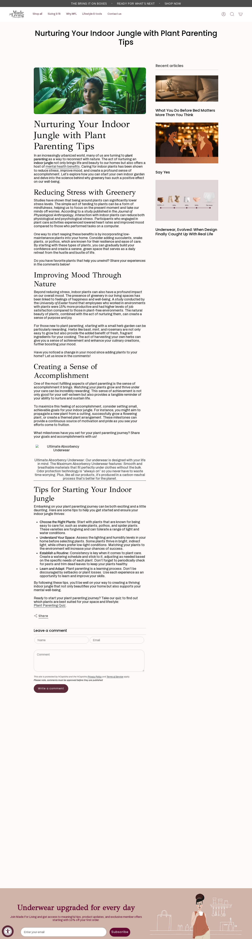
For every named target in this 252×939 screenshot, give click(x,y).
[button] (37, 14)
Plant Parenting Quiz (50, 605)
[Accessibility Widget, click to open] (8, 931)
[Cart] (240, 14)
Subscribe (119, 932)
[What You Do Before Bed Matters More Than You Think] (187, 88)
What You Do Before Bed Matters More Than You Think (185, 112)
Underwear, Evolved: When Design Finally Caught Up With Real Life (186, 231)
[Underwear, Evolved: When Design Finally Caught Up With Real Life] (187, 200)
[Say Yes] (187, 143)
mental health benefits (63, 166)
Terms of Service (115, 676)
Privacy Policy (95, 676)
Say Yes (163, 172)
